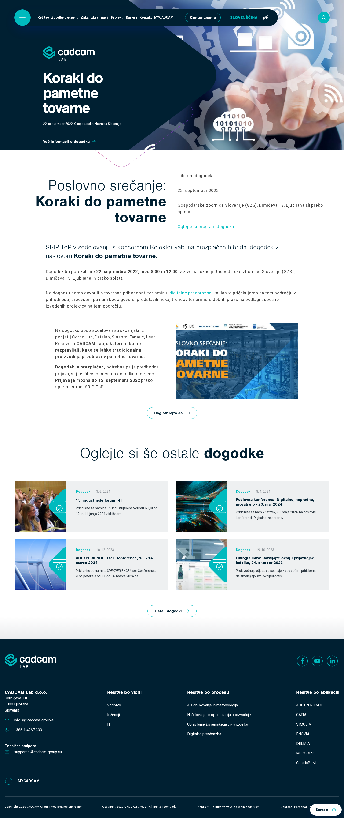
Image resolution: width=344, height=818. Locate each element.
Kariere (131, 17)
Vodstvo (114, 705)
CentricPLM (306, 763)
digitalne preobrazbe (190, 292)
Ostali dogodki (168, 610)
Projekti (117, 17)
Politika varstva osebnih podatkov (235, 807)
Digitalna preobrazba (204, 734)
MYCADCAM (163, 17)
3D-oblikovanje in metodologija (212, 705)
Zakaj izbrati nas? (95, 17)
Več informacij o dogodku (66, 141)
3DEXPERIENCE (309, 705)
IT (108, 724)
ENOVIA (302, 734)
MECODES (305, 753)
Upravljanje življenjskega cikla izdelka (217, 724)
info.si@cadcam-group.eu (34, 720)
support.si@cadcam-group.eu (38, 752)
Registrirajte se (168, 412)
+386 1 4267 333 (28, 730)
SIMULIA (303, 724)
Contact (286, 807)
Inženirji (113, 715)
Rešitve (43, 17)
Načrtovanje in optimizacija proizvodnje (219, 715)
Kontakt (146, 17)
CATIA (301, 715)
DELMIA (303, 743)
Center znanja (203, 17)
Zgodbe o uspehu (64, 17)
